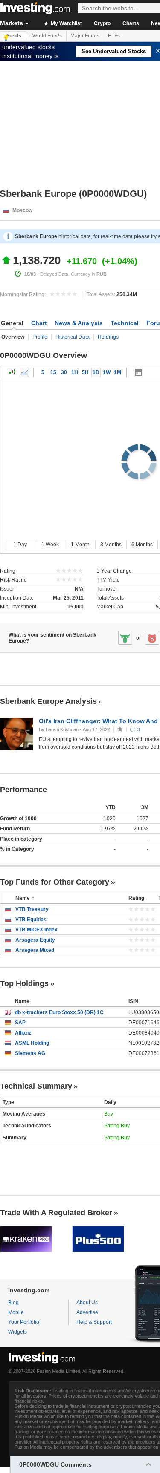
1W (107, 372)
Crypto (102, 23)
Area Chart (24, 372)
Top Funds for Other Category (54, 882)
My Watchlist (65, 23)
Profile (39, 337)
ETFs (114, 36)
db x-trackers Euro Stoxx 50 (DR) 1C (59, 1012)
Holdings (108, 337)
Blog (13, 1303)
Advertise (87, 1312)
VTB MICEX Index (36, 930)
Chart (39, 323)
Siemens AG (30, 1053)
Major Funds (84, 36)
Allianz (23, 1033)
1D (96, 372)
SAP (20, 1023)
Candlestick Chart (12, 372)
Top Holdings (24, 983)
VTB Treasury (32, 909)
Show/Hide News (138, 372)
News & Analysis (79, 323)
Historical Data (72, 337)
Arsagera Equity (35, 940)
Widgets (17, 1332)
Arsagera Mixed (34, 950)
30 (64, 372)
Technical (125, 323)
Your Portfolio (23, 1322)
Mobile (16, 1312)
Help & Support (94, 1322)
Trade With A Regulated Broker (56, 1212)
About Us (87, 1303)
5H (85, 372)
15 (53, 372)
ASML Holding (32, 1043)
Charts (130, 23)
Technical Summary (36, 1086)
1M (117, 372)
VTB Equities (31, 919)
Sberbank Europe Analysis (48, 701)
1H (74, 372)
